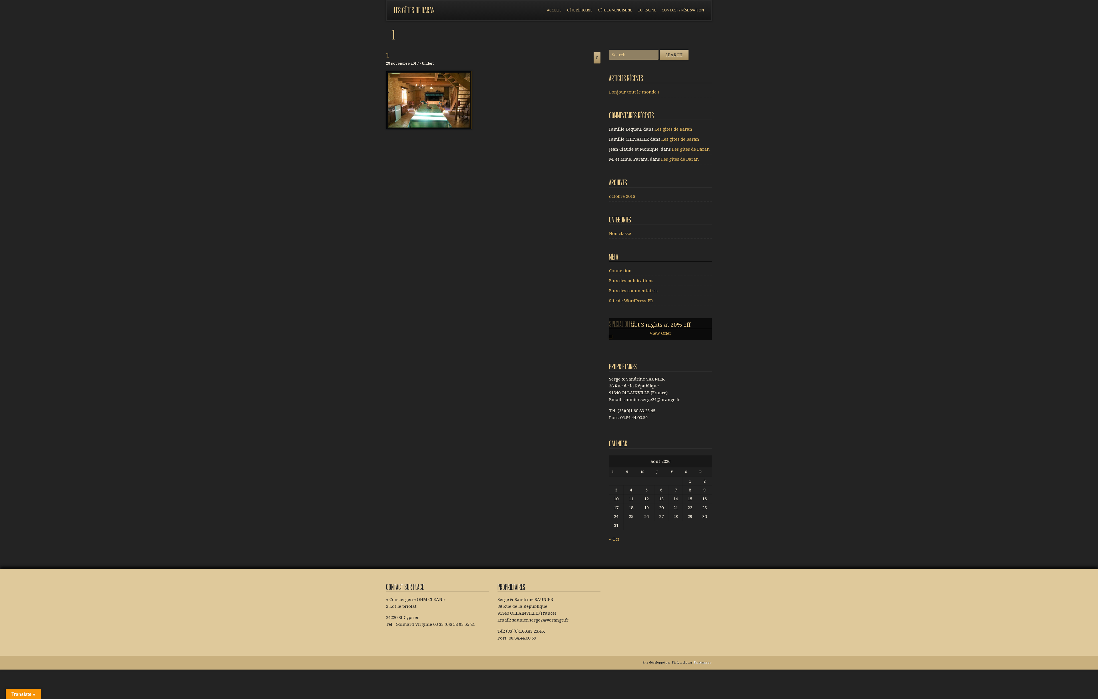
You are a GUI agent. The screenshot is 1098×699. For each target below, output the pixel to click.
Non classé (620, 233)
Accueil (554, 10)
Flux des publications (631, 280)
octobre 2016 (622, 196)
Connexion (620, 270)
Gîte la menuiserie (615, 10)
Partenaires (702, 662)
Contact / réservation (683, 10)
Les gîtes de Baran (414, 10)
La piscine (647, 10)
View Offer (660, 333)
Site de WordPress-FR (631, 300)
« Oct (614, 539)
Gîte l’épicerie (579, 10)
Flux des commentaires (633, 290)
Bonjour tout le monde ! (634, 92)
